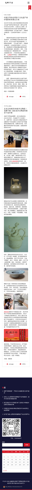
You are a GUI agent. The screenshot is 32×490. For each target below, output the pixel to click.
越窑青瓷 (6, 312)
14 (20, 459)
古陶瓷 (10, 54)
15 (24, 459)
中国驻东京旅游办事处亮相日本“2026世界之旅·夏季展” (16, 409)
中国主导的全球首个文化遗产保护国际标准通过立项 (16, 19)
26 (12, 465)
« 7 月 (5, 470)
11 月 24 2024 (7, 106)
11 (8, 459)
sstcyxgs (11, 96)
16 (28, 459)
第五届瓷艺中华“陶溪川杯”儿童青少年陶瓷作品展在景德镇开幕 (16, 403)
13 (16, 459)
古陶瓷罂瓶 (15, 161)
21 (20, 462)
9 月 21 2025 (7, 15)
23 (28, 462)
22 (24, 462)
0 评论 (24, 96)
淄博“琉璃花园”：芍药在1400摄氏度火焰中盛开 (16, 392)
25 (8, 465)
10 (4, 459)
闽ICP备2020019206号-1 (18, 483)
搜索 (3, 442)
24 (4, 465)
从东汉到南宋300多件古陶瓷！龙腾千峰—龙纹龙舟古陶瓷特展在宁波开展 (16, 111)
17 (4, 462)
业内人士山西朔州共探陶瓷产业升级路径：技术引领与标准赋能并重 (16, 398)
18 (8, 462)
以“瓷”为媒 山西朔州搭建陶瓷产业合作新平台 (17, 414)
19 (12, 462)
